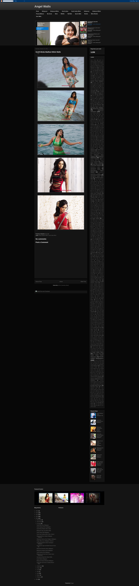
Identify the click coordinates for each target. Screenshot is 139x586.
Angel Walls (42, 6)
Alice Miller (92, 70)
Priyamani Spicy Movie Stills (96, 281)
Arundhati (96, 87)
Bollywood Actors (98, 106)
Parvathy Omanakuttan (95, 268)
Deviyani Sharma (99, 124)
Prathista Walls (93, 277)
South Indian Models (97, 353)
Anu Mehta (96, 77)
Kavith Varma (93, 205)
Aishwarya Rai (94, 66)
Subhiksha (92, 364)
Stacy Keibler (99, 363)
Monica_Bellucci (100, 239)
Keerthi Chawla (93, 206)
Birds (56, 13)
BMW (91, 106)
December (39, 519)
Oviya (92, 260)
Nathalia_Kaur (93, 251)
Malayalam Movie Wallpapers (97, 226)
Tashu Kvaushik (100, 384)
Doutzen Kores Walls (99, 131)
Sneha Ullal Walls (95, 340)
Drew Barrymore (96, 132)
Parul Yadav (99, 265)
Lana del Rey (94, 215)
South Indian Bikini (76, 11)
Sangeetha (100, 315)
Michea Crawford (97, 234)
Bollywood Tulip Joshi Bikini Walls (44, 530)
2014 (37, 512)
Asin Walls (100, 91)
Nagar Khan (100, 243)
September (39, 566)
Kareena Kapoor (94, 199)
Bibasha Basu (94, 103)
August (38, 567)
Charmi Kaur (93, 119)
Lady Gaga (100, 211)
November (39, 521)
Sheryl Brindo (93, 328)
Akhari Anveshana (94, 69)
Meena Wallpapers (99, 232)
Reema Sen (100, 294)
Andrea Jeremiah (99, 74)
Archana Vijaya (96, 86)
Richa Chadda (99, 297)
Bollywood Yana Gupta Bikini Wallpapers (100, 449)
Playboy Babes (97, 269)
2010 (37, 579)
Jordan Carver (101, 189)
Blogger (72, 583)
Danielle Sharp (99, 122)
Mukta (101, 240)
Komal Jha (100, 209)
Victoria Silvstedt (93, 397)
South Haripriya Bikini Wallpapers (44, 526)
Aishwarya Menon (100, 65)
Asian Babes (93, 90)
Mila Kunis (96, 235)
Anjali (92, 75)
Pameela (97, 261)
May (38, 571)
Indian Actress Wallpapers (97, 162)
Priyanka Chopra (94, 282)
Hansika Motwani (98, 145)
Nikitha (92, 256)
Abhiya (97, 61)
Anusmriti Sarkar (96, 82)
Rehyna (92, 295)
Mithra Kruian (96, 236)
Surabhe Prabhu (94, 367)
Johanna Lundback (94, 189)
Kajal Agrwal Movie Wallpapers (97, 194)
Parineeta (92, 264)
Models (86, 13)
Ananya (92, 74)
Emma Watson (93, 136)
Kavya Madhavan (99, 205)
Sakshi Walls (99, 310)
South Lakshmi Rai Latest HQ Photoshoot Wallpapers (100, 463)
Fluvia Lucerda (99, 139)
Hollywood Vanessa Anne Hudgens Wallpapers (46, 539)
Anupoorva (92, 79)
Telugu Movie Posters (96, 385)
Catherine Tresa (99, 118)
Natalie (101, 249)
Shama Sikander (99, 322)
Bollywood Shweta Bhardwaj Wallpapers (45, 560)
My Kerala (49, 13)
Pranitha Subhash (99, 276)
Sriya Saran (93, 363)
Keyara (100, 207)
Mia (91, 234)
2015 (37, 510)
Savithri (92, 319)
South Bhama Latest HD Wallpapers (41, 24)
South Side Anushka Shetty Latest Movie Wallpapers (100, 436)
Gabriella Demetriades (98, 141)
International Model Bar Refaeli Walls (44, 557)
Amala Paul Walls (99, 70)
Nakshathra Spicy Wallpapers (96, 244)
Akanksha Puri (94, 67)
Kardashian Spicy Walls (97, 198)
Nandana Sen (99, 247)
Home (37, 11)
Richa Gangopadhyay (95, 298)
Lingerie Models (95, 218)
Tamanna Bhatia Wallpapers (96, 376)
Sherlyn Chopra (99, 327)
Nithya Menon (99, 259)
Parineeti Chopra (99, 264)
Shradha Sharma (98, 331)
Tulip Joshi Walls (100, 390)
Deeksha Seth (94, 123)
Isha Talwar (98, 181)
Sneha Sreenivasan (100, 339)
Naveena (99, 251)
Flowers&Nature (40, 13)
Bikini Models (94, 13)
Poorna (96, 273)
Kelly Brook (100, 206)
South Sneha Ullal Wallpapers (43, 532)
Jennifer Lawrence (99, 184)
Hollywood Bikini (96, 11)
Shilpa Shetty (99, 328)
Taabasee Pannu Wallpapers (97, 372)
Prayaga (98, 277)
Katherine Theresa (98, 202)
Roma (102, 303)
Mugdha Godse (95, 240)
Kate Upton (96, 201)
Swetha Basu (101, 371)
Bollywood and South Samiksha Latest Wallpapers (100, 443)
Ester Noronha (93, 137)
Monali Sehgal (94, 239)
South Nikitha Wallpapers (42, 558)
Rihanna (97, 299)
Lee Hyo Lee (100, 215)
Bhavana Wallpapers (94, 102)
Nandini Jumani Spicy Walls (95, 248)
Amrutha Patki (93, 73)
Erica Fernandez (99, 136)
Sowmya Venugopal (98, 360)
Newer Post (39, 281)
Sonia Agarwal (97, 348)
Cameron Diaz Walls (94, 115)
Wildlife (62, 13)
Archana (92, 85)
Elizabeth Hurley (99, 135)
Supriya (101, 365)
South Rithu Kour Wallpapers (43, 525)
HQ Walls (70, 13)
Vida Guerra (100, 397)
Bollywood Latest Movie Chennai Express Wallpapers (99, 429)
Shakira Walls (99, 320)
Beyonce (97, 98)
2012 (37, 516)
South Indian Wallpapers (97, 357)
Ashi (101, 87)
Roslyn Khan (101, 306)
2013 (37, 514)
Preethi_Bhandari (99, 278)
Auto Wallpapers (100, 94)
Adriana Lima (99, 64)
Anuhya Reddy (99, 78)
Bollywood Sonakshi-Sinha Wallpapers (45, 550)
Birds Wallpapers (98, 104)
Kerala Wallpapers (94, 207)
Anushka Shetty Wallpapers (97, 81)
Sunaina (97, 364)
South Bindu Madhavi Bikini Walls (48, 52)
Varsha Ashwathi (100, 394)
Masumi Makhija (97, 231)
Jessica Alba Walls (94, 185)
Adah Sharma (98, 62)
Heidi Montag (101, 152)
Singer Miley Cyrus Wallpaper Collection (45, 540)
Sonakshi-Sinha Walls (99, 344)
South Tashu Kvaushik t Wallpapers (99, 456)
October (39, 523)
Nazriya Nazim (100, 252)
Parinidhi (92, 265)
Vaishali (100, 392)
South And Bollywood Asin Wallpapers (100, 421)
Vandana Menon (94, 393)
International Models (95, 169)
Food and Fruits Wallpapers (95, 140)
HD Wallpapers (94, 152)
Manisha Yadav (96, 230)
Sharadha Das (99, 324)
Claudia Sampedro (95, 120)
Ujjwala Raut (94, 392)
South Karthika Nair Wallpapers (43, 552)
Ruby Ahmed (94, 307)
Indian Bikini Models (97, 164)
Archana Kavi (97, 85)
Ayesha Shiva (94, 95)
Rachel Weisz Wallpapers (99, 289)
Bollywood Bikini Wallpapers (97, 107)
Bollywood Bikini (54, 11)
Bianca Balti (101, 102)
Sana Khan (93, 314)
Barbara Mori (93, 98)
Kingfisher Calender (94, 209)
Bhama (102, 98)
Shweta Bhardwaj (94, 336)
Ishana (102, 181)
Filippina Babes (93, 139)
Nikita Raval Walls (98, 255)
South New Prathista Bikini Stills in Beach (45, 534)
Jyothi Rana (94, 190)
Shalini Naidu (93, 322)
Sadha (93, 310)
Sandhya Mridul (99, 314)
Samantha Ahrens (99, 311)
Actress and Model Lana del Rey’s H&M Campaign (100, 470)
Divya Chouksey (100, 128)
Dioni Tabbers (94, 127)
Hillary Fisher (101, 153)
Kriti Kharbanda (99, 210)
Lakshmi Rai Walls (95, 213)
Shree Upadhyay (94, 332)
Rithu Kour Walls (97, 303)
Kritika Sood (93, 211)
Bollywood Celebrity (98, 108)
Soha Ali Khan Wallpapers (95, 343)
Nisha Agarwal (100, 256)
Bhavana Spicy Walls (98, 100)
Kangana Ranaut (100, 197)
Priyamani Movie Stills (96, 280)
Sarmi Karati (99, 318)
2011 (37, 518)
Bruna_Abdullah (98, 114)
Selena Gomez (96, 319)
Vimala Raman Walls (94, 402)
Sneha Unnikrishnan (98, 341)
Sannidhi (93, 318)
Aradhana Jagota (99, 83)
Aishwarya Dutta (93, 65)
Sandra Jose (93, 315)
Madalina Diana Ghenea (95, 222)
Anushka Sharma (99, 79)
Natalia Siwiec (96, 249)
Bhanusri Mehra (95, 99)
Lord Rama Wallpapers (98, 219)
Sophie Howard (99, 349)
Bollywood (44, 11)
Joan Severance (99, 188)
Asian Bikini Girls (94, 91)
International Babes (95, 168)
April (38, 573)
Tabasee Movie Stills (94, 373)
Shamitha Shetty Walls (95, 323)
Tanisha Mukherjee (99, 381)
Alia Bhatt (100, 69)
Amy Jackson (99, 73)
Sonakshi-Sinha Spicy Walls (97, 345)
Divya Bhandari (93, 128)
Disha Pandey (100, 127)
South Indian (65, 11)
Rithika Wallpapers (100, 301)
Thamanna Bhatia (94, 386)
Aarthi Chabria (93, 60)
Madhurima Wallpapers (98, 223)
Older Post (83, 281)
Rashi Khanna (93, 294)
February (39, 577)
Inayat (101, 161)
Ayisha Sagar (101, 95)
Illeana (97, 161)
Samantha (93, 311)
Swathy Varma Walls (98, 368)
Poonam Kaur (96, 272)
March (38, 575)
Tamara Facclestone (94, 377)
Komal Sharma (93, 210)
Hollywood (86, 11)
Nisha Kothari (93, 257)
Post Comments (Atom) (64, 285)
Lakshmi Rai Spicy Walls (99, 214)
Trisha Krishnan (93, 390)
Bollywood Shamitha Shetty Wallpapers (45, 548)
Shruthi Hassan (99, 335)
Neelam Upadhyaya (95, 253)
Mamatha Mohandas (94, 227)
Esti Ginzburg (99, 137)
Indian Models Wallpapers (96, 165)
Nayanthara (93, 252)
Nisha (95, 256)
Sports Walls (78, 13)
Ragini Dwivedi (94, 290)
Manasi (96, 228)
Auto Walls (38, 16)
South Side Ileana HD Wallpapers (99, 476)
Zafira (96, 405)
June (38, 569)
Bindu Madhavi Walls (43, 235)
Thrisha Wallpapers (99, 389)
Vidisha (92, 398)
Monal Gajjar (100, 238)
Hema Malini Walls (95, 153)
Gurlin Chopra (93, 143)
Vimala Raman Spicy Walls (97, 401)
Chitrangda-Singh (100, 119)
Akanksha (100, 66)
